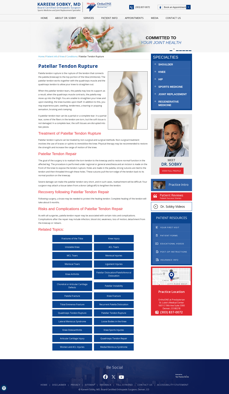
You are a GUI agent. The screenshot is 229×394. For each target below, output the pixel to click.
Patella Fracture (72, 295)
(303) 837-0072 (142, 7)
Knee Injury (114, 238)
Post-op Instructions (173, 251)
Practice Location (171, 291)
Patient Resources (171, 218)
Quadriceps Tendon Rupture (72, 312)
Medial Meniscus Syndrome (113, 346)
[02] (174, 50)
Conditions (72, 56)
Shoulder (165, 64)
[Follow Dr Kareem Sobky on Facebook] (105, 376)
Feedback (105, 384)
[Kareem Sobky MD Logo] (59, 6)
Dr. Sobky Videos (172, 206)
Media (154, 18)
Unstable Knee (72, 247)
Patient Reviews (171, 196)
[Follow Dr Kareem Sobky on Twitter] (113, 376)
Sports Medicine (170, 86)
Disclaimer (59, 384)
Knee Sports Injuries (114, 329)
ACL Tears (114, 247)
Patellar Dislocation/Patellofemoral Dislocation (113, 274)
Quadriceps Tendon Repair (113, 338)
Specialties (165, 57)
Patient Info (109, 18)
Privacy (75, 384)
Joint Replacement (172, 94)
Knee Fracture (114, 295)
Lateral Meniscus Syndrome (72, 321)
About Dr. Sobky (65, 18)
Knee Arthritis (72, 274)
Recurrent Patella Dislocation (113, 304)
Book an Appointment (175, 7)
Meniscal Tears (72, 264)
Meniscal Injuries (113, 255)
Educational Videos (172, 243)
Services (88, 18)
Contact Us (173, 18)
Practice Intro (178, 184)
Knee (62, 56)
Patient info (52, 56)
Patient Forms (169, 235)
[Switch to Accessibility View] (4, 388)
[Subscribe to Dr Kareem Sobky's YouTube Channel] (121, 376)
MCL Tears (72, 255)
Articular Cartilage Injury (72, 338)
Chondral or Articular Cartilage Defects (72, 286)
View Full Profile (171, 170)
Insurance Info (169, 259)
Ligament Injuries (114, 264)
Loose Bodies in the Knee (113, 321)
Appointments (134, 18)
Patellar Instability (114, 285)
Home (44, 18)
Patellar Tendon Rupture (113, 312)
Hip (160, 79)
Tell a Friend (124, 384)
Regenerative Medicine (168, 103)
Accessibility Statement (173, 384)
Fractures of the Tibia (72, 238)
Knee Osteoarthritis (72, 329)
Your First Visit (169, 227)
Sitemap (90, 384)
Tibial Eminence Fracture (72, 304)
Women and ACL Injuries (72, 346)
